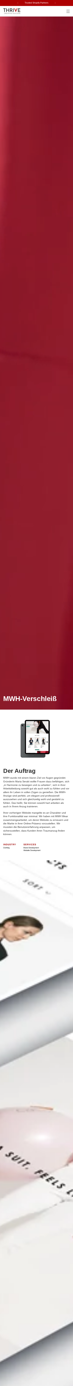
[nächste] (55, 3)
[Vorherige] (18, 3)
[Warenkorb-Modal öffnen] (60, 11)
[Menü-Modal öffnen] (68, 11)
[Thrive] (12, 11)
